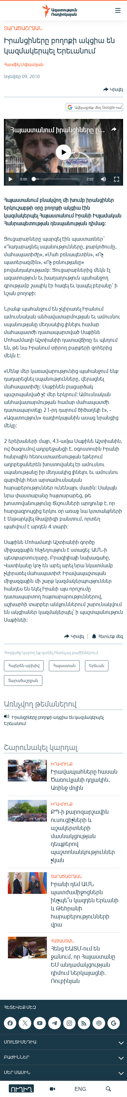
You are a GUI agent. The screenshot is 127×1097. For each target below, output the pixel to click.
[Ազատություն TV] (52, 1089)
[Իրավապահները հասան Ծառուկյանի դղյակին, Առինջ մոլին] (27, 770)
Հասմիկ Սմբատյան (23, 64)
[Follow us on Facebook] (10, 1023)
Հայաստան (62, 940)
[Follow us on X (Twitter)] (25, 1023)
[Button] (113, 89)
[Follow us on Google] (113, 1023)
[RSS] (84, 1023)
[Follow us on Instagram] (69, 1023)
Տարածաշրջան (23, 28)
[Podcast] (98, 1023)
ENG (80, 1089)
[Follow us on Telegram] (54, 1023)
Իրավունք (62, 764)
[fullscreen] (116, 179)
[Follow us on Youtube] (40, 1023)
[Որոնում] (108, 1089)
